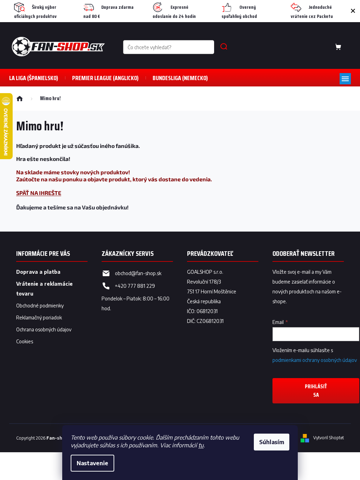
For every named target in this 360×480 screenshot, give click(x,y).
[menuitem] (33, 78)
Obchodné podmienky (40, 306)
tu (201, 445)
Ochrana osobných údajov (43, 329)
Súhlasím (271, 442)
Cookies (24, 341)
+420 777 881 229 (135, 286)
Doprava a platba (38, 272)
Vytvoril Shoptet (328, 437)
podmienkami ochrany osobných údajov (314, 360)
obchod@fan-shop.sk (138, 273)
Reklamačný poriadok (39, 317)
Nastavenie (92, 463)
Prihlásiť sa (316, 390)
